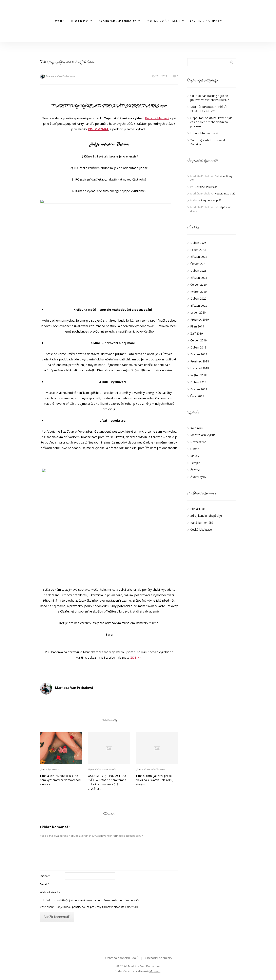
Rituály (194, 456)
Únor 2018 (197, 396)
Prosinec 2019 (199, 319)
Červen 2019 (198, 340)
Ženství (195, 470)
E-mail (44, 884)
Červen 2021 (198, 264)
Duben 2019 (198, 347)
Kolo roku (196, 428)
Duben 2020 (198, 298)
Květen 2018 (198, 375)
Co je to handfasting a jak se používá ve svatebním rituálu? (209, 98)
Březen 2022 (198, 257)
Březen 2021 (198, 278)
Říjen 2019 (197, 326)
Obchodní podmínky (158, 958)
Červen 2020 (198, 284)
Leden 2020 (198, 312)
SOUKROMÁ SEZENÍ (163, 21)
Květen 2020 (198, 292)
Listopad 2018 (199, 368)
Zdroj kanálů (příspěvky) (206, 515)
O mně (194, 449)
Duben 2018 (198, 382)
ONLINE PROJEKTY (206, 21)
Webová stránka (50, 892)
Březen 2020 (198, 305)
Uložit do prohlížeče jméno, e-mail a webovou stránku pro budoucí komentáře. (92, 900)
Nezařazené (198, 442)
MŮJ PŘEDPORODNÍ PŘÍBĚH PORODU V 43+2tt (209, 109)
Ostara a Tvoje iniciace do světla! (102, 769)
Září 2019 (196, 333)
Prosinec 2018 (199, 361)
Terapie (195, 463)
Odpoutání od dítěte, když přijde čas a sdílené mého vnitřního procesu (211, 122)
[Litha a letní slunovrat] (61, 748)
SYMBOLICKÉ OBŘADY (117, 21)
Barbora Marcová (157, 118)
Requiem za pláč (225, 193)
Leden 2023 (198, 250)
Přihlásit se (197, 509)
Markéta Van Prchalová (60, 76)
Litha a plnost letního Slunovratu (150, 769)
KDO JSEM (79, 21)
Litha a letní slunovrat (49, 769)
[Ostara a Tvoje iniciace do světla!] (109, 748)
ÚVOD (58, 21)
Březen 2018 (198, 389)
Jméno (45, 876)
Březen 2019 (198, 354)
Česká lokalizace (201, 529)
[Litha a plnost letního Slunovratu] (157, 748)
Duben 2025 (198, 243)
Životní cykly (198, 477)
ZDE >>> (136, 657)
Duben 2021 (198, 270)
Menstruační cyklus (202, 435)
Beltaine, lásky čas (206, 187)
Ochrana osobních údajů (121, 958)
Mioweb (154, 971)
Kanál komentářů (201, 523)
